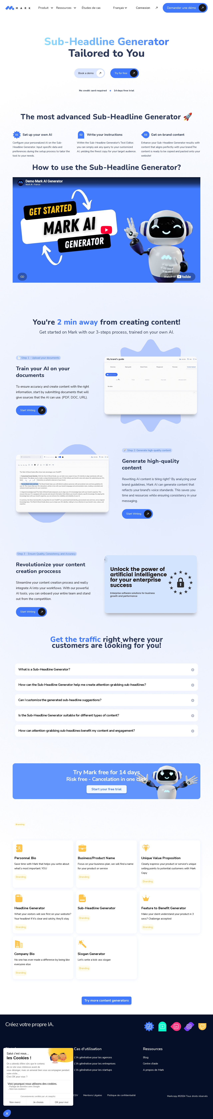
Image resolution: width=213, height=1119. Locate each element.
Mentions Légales (92, 1095)
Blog (145, 1057)
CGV (75, 1095)
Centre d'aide (150, 1063)
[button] (120, 8)
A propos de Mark (153, 1070)
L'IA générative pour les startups (93, 1070)
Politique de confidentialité (121, 1095)
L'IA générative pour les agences (93, 1057)
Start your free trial (107, 789)
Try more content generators (106, 1000)
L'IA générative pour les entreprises (94, 1063)
